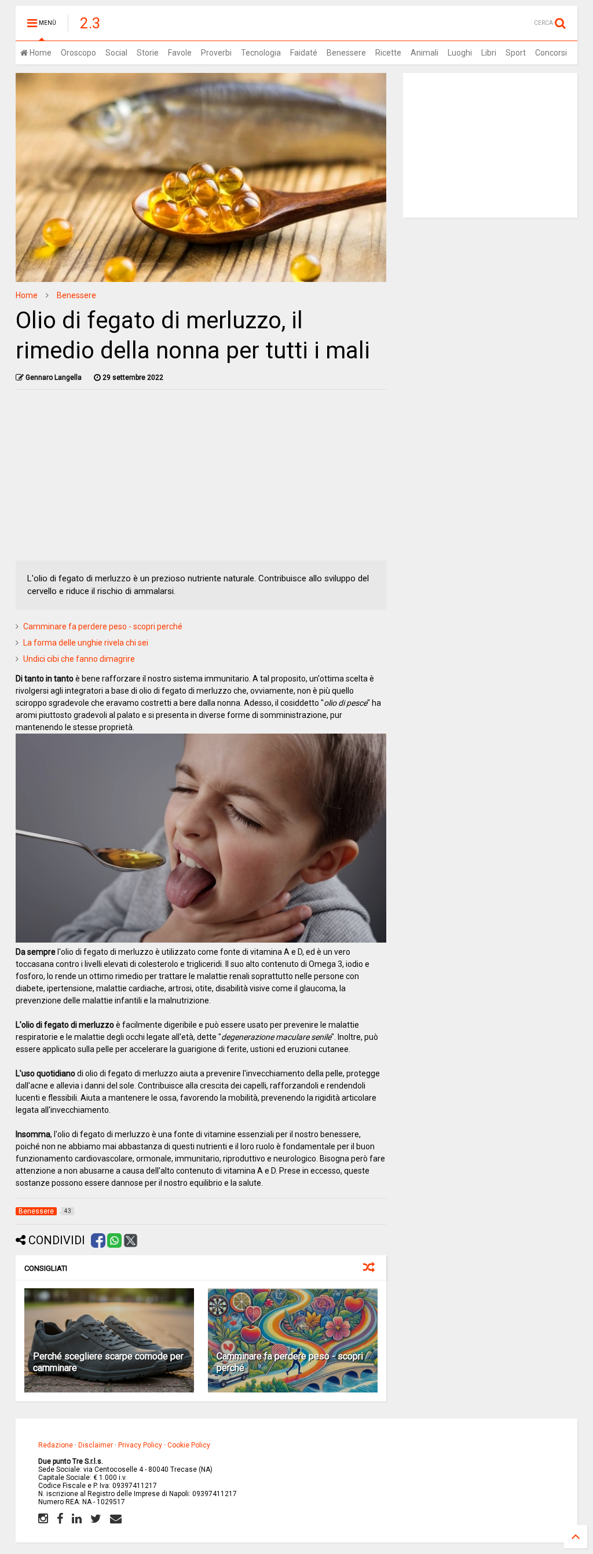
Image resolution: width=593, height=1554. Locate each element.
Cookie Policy (188, 1445)
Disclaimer (95, 1445)
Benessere (346, 52)
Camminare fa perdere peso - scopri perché (102, 626)
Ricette (388, 52)
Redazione (55, 1445)
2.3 (90, 23)
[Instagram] (43, 1519)
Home (40, 52)
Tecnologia (261, 52)
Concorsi (551, 52)
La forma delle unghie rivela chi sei (85, 642)
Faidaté (303, 52)
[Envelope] (116, 1519)
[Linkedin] (77, 1519)
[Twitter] (95, 1519)
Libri (488, 52)
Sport (516, 52)
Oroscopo (78, 52)
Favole (180, 52)
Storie (148, 52)
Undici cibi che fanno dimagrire (79, 659)
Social (116, 52)
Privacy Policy (140, 1445)
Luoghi (460, 52)
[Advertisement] (201, 479)
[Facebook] (60, 1519)
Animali (424, 52)
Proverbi (216, 52)
